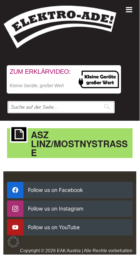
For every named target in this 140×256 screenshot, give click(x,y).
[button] (13, 241)
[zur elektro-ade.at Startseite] (70, 29)
